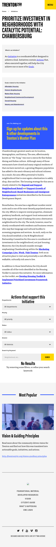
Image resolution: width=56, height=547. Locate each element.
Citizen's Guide (28, 502)
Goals (31, 66)
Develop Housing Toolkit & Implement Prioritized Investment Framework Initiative (24, 279)
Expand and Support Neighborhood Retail (22, 186)
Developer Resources (28, 494)
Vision (28, 498)
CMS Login (28, 509)
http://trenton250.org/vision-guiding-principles (24, 456)
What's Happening (28, 506)
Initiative (12, 56)
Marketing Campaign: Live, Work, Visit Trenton (25, 250)
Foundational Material (28, 490)
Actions (40, 59)
